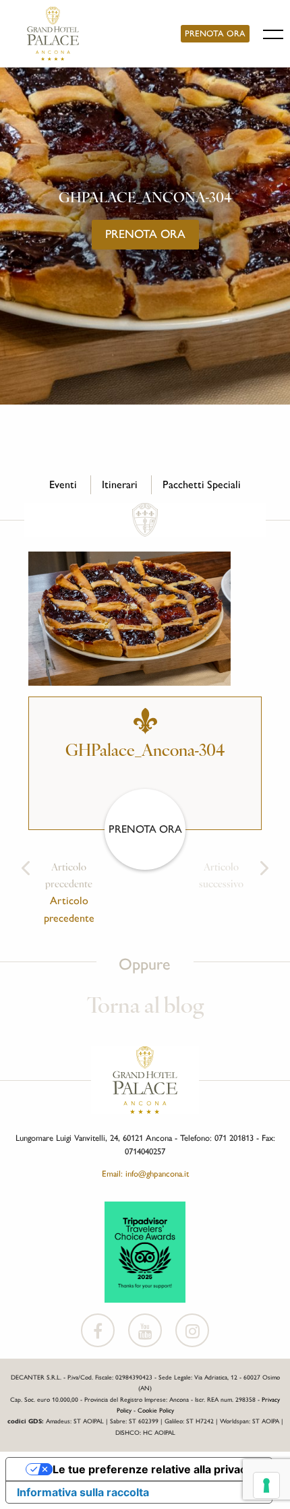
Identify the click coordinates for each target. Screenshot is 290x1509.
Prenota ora (215, 33)
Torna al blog (145, 1007)
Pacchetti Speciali (202, 484)
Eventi (63, 484)
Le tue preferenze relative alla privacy (152, 1469)
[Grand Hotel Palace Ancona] (53, 34)
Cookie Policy (156, 1410)
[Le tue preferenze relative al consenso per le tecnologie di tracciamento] (266, 1485)
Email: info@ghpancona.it (145, 1173)
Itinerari (120, 484)
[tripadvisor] (145, 1250)
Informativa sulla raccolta (83, 1492)
